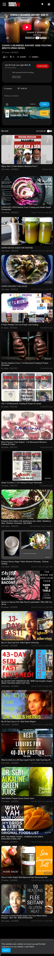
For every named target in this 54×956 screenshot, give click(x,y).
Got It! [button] (6, 950)
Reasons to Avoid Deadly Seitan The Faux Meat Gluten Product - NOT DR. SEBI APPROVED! (24, 917)
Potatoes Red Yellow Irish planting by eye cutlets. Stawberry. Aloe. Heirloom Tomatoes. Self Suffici (26, 522)
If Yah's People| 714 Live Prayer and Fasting (19, 325)
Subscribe (42, 66)
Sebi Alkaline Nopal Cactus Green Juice (17, 798)
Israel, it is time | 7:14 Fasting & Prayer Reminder (21, 483)
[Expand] (4, 4)
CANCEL (33, 104)
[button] (49, 4)
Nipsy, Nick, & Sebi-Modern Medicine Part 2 (19, 166)
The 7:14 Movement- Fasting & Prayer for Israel (21, 403)
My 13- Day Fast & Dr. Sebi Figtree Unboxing (20, 642)
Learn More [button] (29, 947)
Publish (44, 104)
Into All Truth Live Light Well (16, 65)
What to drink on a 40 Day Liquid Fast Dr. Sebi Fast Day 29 (25, 760)
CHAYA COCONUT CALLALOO (14, 286)
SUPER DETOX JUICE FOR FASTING (17, 248)
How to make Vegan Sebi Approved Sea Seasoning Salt (24, 877)
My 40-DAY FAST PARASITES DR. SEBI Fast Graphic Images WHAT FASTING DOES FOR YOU (26, 682)
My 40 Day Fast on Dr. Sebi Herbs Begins (18, 721)
